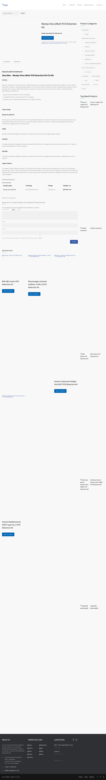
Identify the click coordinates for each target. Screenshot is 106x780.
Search (23, 13)
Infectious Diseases (67, 42)
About (79, 5)
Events (30, 754)
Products (71, 5)
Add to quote (47, 38)
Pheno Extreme (96, 76)
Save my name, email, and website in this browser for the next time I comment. (22, 238)
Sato (86, 80)
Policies (31, 748)
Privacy (81, 777)
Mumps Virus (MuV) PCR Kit (56, 43)
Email (4, 229)
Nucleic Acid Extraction (88, 68)
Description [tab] (6, 61)
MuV (66, 43)
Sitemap (91, 777)
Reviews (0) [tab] (17, 61)
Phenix (86, 34)
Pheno (97, 80)
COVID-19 (57, 751)
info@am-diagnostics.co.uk (12, 770)
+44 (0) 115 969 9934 (10, 767)
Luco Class (88, 72)
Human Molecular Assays (54, 42)
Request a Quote (88, 5)
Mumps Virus (44, 43)
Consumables (85, 30)
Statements (43, 745)
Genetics (87, 47)
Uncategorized (86, 84)
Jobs (41, 748)
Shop (41, 754)
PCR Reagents (85, 76)
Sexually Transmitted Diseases (93, 63)
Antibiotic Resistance (90, 42)
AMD (7, 777)
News (30, 751)
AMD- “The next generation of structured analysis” (64, 745)
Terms (86, 777)
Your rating (5, 209)
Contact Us (100, 5)
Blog (41, 751)
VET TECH (95, 84)
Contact (31, 757)
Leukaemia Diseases (90, 55)
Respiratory (88, 59)
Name (4, 221)
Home (64, 5)
